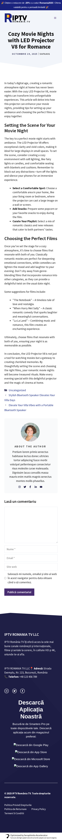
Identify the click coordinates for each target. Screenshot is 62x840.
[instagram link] (6, 691)
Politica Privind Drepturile (18, 805)
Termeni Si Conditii (14, 813)
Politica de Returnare (15, 809)
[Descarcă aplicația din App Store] (31, 752)
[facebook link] (22, 691)
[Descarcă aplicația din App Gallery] (31, 766)
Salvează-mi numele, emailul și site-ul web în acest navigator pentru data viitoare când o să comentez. (32, 578)
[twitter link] (14, 691)
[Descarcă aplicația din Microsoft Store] (31, 759)
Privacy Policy (38, 809)
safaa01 (45, 53)
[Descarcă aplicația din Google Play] (31, 745)
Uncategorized (17, 390)
